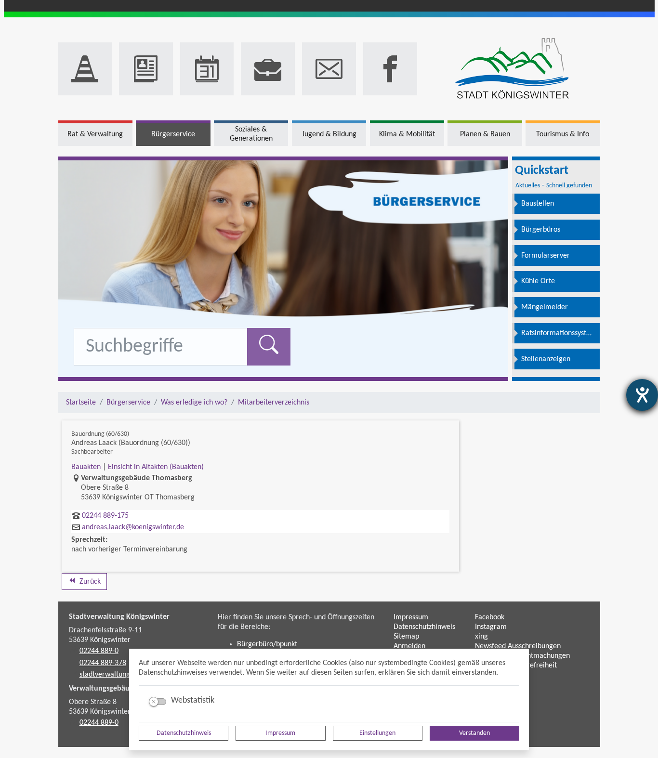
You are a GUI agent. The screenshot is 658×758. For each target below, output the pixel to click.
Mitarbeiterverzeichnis (273, 402)
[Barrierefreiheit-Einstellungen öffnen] (642, 395)
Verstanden (474, 733)
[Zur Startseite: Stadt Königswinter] (512, 69)
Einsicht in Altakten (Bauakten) (156, 467)
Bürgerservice (128, 402)
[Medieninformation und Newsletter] (146, 68)
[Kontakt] (329, 68)
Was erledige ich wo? (194, 402)
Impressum (280, 733)
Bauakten (86, 467)
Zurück (89, 582)
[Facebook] (390, 68)
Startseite (81, 402)
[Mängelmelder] (85, 68)
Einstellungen (377, 733)
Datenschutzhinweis (184, 733)
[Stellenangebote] (268, 68)
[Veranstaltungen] (207, 68)
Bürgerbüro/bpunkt (267, 644)
